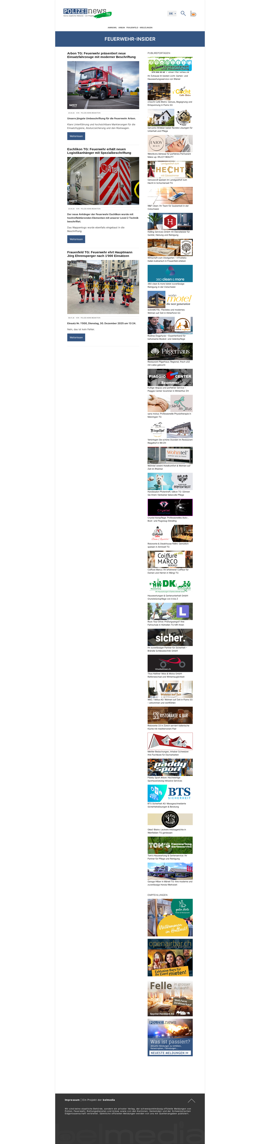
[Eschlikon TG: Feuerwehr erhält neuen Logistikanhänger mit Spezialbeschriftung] (103, 181)
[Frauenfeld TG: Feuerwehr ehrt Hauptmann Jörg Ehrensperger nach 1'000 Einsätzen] (103, 287)
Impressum (72, 1099)
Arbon (121, 28)
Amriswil (112, 28)
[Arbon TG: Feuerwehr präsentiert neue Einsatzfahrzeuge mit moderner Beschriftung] (103, 85)
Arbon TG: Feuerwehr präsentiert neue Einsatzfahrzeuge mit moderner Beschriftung (101, 55)
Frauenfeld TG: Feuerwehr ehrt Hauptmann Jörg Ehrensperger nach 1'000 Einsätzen (99, 253)
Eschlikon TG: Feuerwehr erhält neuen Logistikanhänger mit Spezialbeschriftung (99, 150)
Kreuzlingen (146, 28)
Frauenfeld (132, 28)
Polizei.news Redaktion (91, 113)
